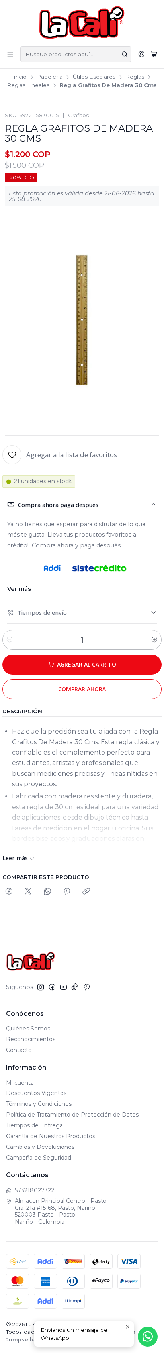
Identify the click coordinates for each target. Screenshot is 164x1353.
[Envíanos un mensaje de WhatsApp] (148, 1337)
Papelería (49, 77)
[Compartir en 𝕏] (28, 892)
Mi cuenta (20, 1082)
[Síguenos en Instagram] (41, 987)
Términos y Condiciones (39, 1103)
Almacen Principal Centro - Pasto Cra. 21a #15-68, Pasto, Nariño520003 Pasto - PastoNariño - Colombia (61, 1211)
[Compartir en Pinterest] (67, 892)
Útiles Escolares (94, 77)
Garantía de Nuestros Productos (50, 1136)
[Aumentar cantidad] (154, 639)
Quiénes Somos (28, 1028)
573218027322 (34, 1190)
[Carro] (153, 54)
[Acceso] (141, 54)
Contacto (19, 1050)
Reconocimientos (30, 1039)
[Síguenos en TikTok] (75, 987)
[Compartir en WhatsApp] (47, 892)
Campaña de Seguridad (38, 1157)
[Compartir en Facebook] (9, 892)
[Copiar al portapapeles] (86, 892)
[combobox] (75, 54)
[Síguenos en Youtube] (63, 987)
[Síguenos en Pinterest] (86, 987)
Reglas (135, 77)
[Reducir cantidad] (9, 639)
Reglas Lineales (28, 85)
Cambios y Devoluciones (40, 1146)
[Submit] (124, 54)
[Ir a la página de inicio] (82, 22)
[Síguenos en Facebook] (52, 987)
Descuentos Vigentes (36, 1093)
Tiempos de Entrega (34, 1125)
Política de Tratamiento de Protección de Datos (72, 1114)
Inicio (19, 77)
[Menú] (10, 54)
